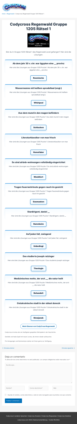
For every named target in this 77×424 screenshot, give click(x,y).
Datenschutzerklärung (40, 420)
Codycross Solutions (64, 416)
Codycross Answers (34, 416)
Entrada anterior (8, 348)
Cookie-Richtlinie (54, 420)
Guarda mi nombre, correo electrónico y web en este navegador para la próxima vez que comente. (39, 395)
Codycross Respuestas (49, 416)
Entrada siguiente (68, 348)
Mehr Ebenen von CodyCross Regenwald (38, 326)
